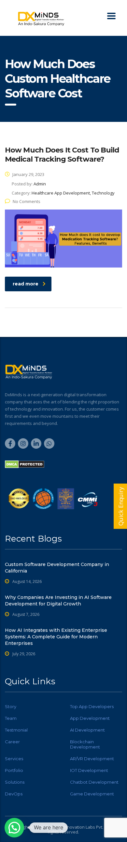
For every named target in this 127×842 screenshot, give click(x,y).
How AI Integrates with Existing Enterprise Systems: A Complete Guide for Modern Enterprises (56, 636)
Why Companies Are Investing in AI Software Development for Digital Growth (58, 600)
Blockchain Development (85, 744)
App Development (90, 718)
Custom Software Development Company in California (57, 567)
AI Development (87, 730)
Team (11, 718)
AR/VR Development (92, 758)
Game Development (92, 793)
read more (25, 284)
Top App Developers (92, 706)
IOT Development (89, 770)
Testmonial (16, 730)
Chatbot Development (94, 782)
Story (10, 706)
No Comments (26, 201)
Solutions (14, 782)
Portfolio (14, 770)
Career (12, 741)
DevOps (13, 793)
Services (14, 758)
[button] (14, 827)
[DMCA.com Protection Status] (24, 464)
